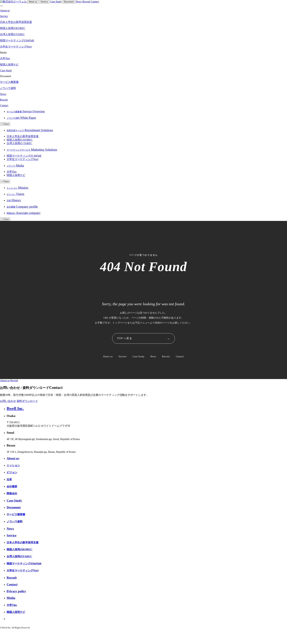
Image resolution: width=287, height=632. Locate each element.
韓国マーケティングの (24, 155)
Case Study (56, 1)
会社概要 (12, 486)
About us (33, 1)
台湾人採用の (19, 143)
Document (69, 1)
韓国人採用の (20, 139)
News (79, 1)
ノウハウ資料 (15, 521)
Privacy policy (16, 591)
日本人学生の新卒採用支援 (23, 136)
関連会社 (12, 493)
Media (11, 598)
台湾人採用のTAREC (19, 556)
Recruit (86, 1)
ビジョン (12, 472)
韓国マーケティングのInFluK (24, 563)
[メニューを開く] (1, 5)
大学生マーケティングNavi (22, 159)
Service (44, 1)
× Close (5, 124)
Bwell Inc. (15, 408)
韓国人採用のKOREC (19, 549)
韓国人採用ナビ (16, 175)
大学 (11, 171)
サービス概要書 (16, 514)
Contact (95, 1)
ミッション (13, 465)
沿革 (9, 479)
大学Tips (12, 605)
